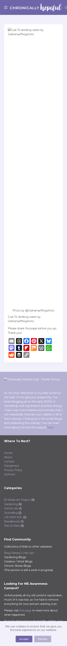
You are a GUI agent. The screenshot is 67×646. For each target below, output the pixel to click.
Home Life (11, 508)
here (50, 427)
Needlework (12, 521)
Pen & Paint (12, 525)
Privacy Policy (13, 470)
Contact (9, 461)
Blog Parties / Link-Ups (19, 553)
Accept (24, 638)
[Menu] (5, 7)
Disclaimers (11, 465)
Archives (9, 474)
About (8, 457)
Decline (42, 638)
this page (25, 610)
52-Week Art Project (17, 500)
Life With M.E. (13, 517)
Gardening (11, 504)
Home (8, 453)
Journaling (10, 512)
